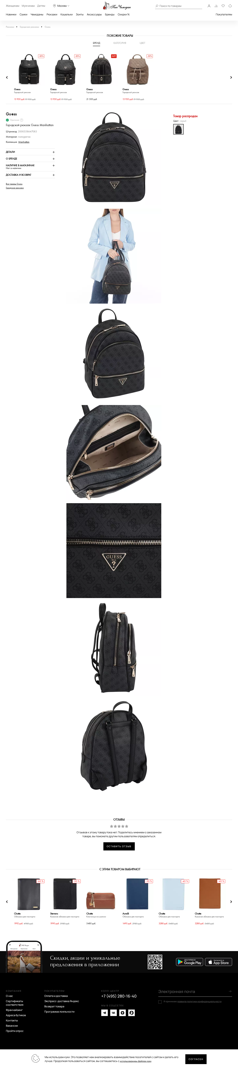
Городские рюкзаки (29, 27)
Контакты (12, 1020)
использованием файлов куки (135, 1061)
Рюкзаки (52, 14)
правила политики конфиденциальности (199, 1001)
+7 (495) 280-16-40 (119, 996)
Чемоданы (37, 14)
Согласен (196, 1059)
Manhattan (23, 142)
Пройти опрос (15, 1031)
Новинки (11, 14)
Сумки (23, 14)
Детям (41, 6)
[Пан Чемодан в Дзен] (122, 1012)
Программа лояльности (59, 1011)
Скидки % (124, 14)
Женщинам (12, 6)
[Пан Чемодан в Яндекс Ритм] (131, 1012)
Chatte (24, 915)
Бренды (110, 14)
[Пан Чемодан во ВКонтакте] (113, 1012)
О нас (9, 996)
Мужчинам (28, 6)
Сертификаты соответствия (14, 1003)
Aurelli (133, 915)
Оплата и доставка (56, 996)
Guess (47, 27)
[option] (29, 77)
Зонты (80, 14)
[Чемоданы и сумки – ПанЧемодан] (117, 6)
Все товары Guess (14, 184)
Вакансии (12, 1025)
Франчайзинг (14, 1010)
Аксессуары (94, 14)
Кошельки (67, 14)
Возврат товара (54, 1006)
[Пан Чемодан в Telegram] (104, 1012)
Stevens (64, 915)
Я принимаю (192, 1001)
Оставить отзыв (119, 846)
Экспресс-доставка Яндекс (61, 1001)
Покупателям (224, 14)
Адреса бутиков (16, 1015)
